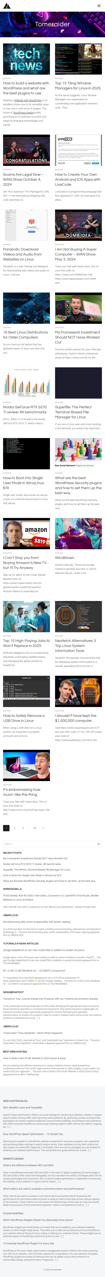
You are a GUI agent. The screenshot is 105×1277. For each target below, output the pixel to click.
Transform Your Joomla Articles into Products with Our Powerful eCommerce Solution (50, 998)
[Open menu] (99, 5)
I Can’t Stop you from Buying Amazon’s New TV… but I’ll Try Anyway (26, 563)
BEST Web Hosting (15, 1051)
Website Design (13, 1158)
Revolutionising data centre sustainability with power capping (36, 921)
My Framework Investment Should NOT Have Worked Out (77, 337)
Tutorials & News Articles (21, 943)
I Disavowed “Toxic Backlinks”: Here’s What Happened (32, 1033)
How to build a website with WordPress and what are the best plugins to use (26, 88)
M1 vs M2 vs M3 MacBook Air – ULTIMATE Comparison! (34, 970)
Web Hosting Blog (15, 1101)
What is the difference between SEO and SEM (28, 1165)
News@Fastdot (13, 992)
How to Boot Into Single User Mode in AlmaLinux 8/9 (23, 483)
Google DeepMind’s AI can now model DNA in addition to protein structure (43, 950)
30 (34, 828)
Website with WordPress (27, 100)
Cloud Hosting (13, 1213)
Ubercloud (10, 915)
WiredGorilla (12, 889)
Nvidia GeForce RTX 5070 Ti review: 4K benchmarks (32, 864)
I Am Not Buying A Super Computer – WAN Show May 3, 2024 (76, 254)
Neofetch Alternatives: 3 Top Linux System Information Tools (75, 646)
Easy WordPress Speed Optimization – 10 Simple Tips (33, 1134)
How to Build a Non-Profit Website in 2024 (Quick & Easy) (34, 1058)
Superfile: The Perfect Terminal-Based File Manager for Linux (73, 412)
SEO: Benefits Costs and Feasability (22, 1107)
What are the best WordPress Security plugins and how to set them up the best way (49, 881)
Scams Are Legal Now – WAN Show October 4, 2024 (23, 179)
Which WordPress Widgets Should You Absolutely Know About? (38, 1220)
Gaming (7, 78)
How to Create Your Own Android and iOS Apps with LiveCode (78, 179)
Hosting (7, 170)
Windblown (64, 558)
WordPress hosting (23, 112)
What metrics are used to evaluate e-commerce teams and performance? (44, 1188)
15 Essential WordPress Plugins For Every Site (28, 1243)
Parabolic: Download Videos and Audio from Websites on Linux (22, 254)
